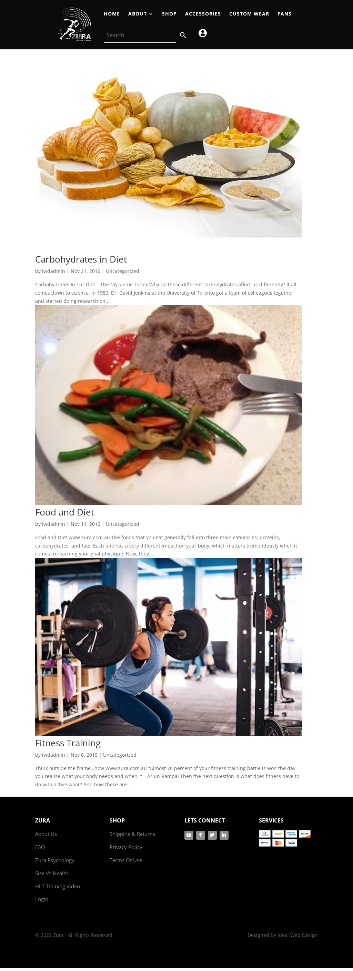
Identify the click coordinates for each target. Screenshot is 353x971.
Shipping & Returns (132, 833)
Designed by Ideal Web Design (283, 935)
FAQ (40, 847)
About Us (46, 833)
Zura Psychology (54, 860)
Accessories (203, 14)
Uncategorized (122, 271)
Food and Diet (64, 512)
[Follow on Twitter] (212, 835)
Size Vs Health (51, 873)
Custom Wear (249, 14)
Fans (285, 14)
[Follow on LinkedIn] (224, 835)
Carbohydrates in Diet (81, 259)
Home (112, 14)
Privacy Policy (126, 847)
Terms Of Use (126, 860)
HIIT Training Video (57, 886)
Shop (169, 14)
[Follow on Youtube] (188, 835)
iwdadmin (53, 271)
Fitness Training (68, 743)
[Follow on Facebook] (200, 835)
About (137, 14)
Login (41, 899)
